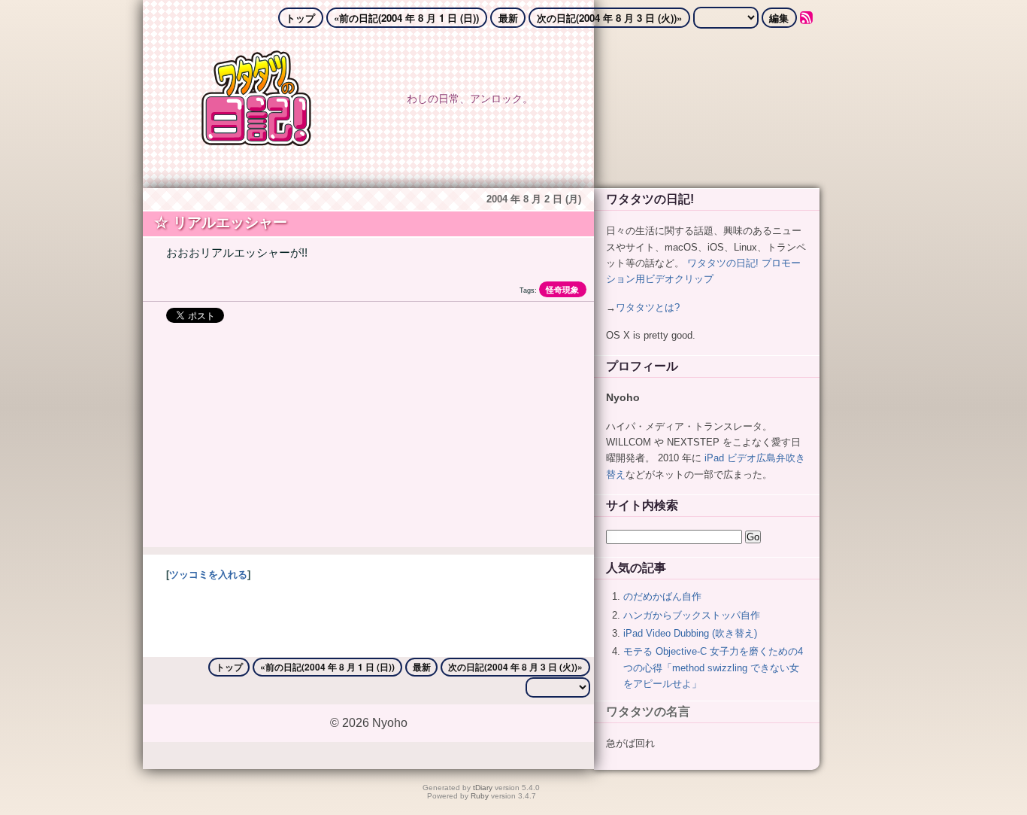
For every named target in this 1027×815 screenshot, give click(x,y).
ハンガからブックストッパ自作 (691, 614)
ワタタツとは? (648, 306)
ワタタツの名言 (648, 711)
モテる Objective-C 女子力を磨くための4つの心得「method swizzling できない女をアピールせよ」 (713, 667)
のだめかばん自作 (662, 596)
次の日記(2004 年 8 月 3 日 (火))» (609, 18)
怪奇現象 (562, 289)
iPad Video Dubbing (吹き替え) (690, 633)
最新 (508, 18)
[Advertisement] (368, 441)
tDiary (482, 787)
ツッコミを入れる (208, 574)
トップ (300, 18)
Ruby (480, 796)
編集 (779, 18)
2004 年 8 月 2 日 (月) (533, 199)
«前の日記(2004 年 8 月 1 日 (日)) (406, 18)
